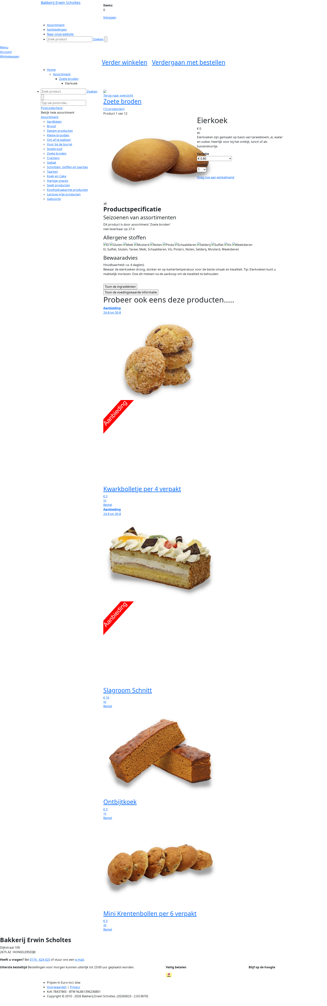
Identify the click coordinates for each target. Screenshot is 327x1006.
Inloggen (109, 17)
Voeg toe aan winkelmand (215, 177)
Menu (4, 47)
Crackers (53, 158)
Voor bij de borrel (59, 144)
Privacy (75, 987)
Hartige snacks (57, 181)
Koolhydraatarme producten (67, 190)
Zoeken (98, 39)
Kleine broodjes (58, 135)
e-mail (79, 960)
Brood (51, 126)
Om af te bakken (59, 140)
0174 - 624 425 (40, 960)
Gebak (51, 162)
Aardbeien (54, 122)
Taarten (52, 172)
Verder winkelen (124, 62)
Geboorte (54, 199)
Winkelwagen (9, 56)
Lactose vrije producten (64, 194)
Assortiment (62, 74)
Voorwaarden (57, 987)
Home (51, 70)
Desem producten (60, 131)
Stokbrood (54, 149)
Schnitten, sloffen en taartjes (67, 167)
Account (6, 52)
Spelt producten (58, 185)
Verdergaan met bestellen (188, 62)
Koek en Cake (56, 176)
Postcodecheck (52, 108)
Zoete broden (69, 79)
